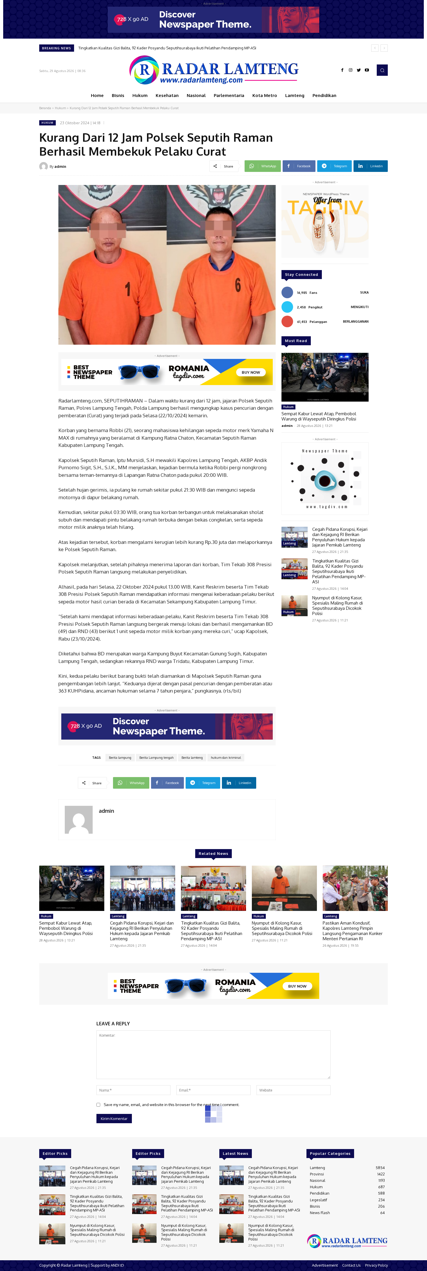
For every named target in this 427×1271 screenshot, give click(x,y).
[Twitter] (359, 70)
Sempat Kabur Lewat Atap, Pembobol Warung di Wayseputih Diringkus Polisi (318, 416)
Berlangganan (356, 321)
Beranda (45, 108)
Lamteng (289, 543)
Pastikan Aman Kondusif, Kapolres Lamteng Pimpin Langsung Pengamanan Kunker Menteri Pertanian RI (353, 930)
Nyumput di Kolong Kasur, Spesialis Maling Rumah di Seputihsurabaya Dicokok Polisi (152, 48)
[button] (382, 69)
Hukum (60, 108)
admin (60, 166)
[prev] (374, 48)
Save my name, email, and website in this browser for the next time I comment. (171, 1104)
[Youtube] (367, 70)
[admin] (44, 166)
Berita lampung (120, 758)
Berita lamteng (192, 758)
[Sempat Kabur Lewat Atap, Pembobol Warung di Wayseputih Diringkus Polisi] (325, 377)
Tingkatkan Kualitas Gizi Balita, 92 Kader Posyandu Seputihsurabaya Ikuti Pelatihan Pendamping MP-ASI (339, 571)
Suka (364, 292)
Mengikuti (360, 307)
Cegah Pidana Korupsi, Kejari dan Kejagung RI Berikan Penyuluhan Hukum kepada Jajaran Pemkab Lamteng (339, 537)
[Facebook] (342, 70)
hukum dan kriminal (226, 758)
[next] (384, 48)
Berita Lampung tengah (156, 758)
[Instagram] (351, 70)
